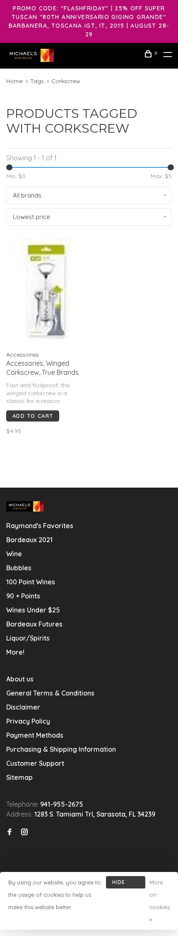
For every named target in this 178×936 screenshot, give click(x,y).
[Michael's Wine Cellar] (24, 506)
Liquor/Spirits (28, 638)
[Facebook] (9, 832)
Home (14, 81)
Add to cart (32, 415)
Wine (14, 554)
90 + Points (23, 596)
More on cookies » (159, 901)
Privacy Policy (28, 721)
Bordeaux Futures (34, 624)
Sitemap (19, 777)
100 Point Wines (30, 582)
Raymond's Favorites (39, 526)
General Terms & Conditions (50, 693)
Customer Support (35, 763)
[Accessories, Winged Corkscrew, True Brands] (46, 292)
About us (20, 679)
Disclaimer (23, 707)
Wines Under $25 (33, 610)
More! (15, 652)
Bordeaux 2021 (29, 540)
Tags (37, 81)
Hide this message (125, 883)
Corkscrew (65, 81)
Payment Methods (34, 735)
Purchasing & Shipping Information (62, 749)
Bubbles (18, 568)
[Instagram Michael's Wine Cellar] (24, 832)
